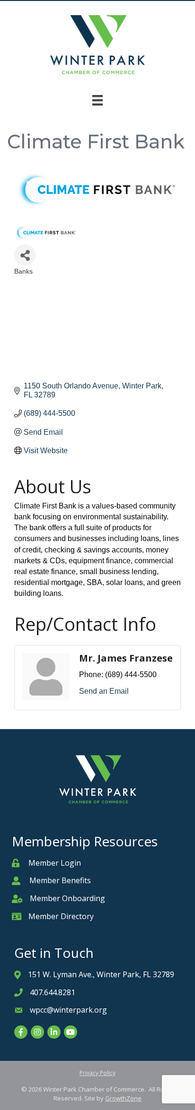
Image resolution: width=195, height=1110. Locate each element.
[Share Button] (24, 255)
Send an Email (104, 691)
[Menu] (97, 100)
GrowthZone (123, 1098)
